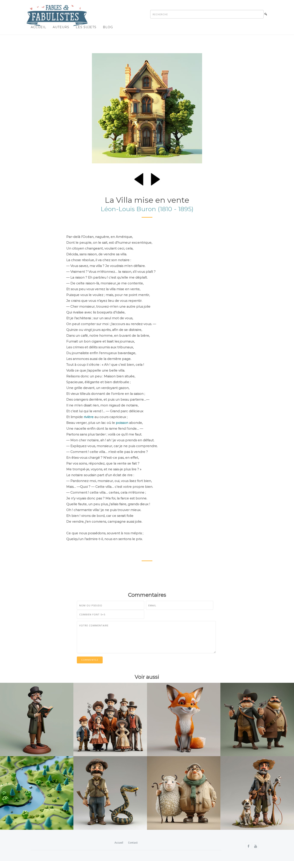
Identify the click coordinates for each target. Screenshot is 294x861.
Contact (133, 842)
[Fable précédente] (138, 178)
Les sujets (86, 27)
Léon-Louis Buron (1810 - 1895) (147, 209)
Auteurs (61, 27)
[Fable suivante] (155, 178)
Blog (108, 27)
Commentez (89, 659)
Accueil (38, 27)
